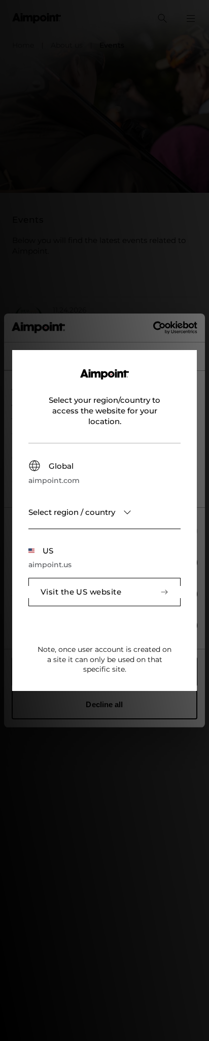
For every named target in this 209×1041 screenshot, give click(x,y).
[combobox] (104, 512)
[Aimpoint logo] (104, 380)
